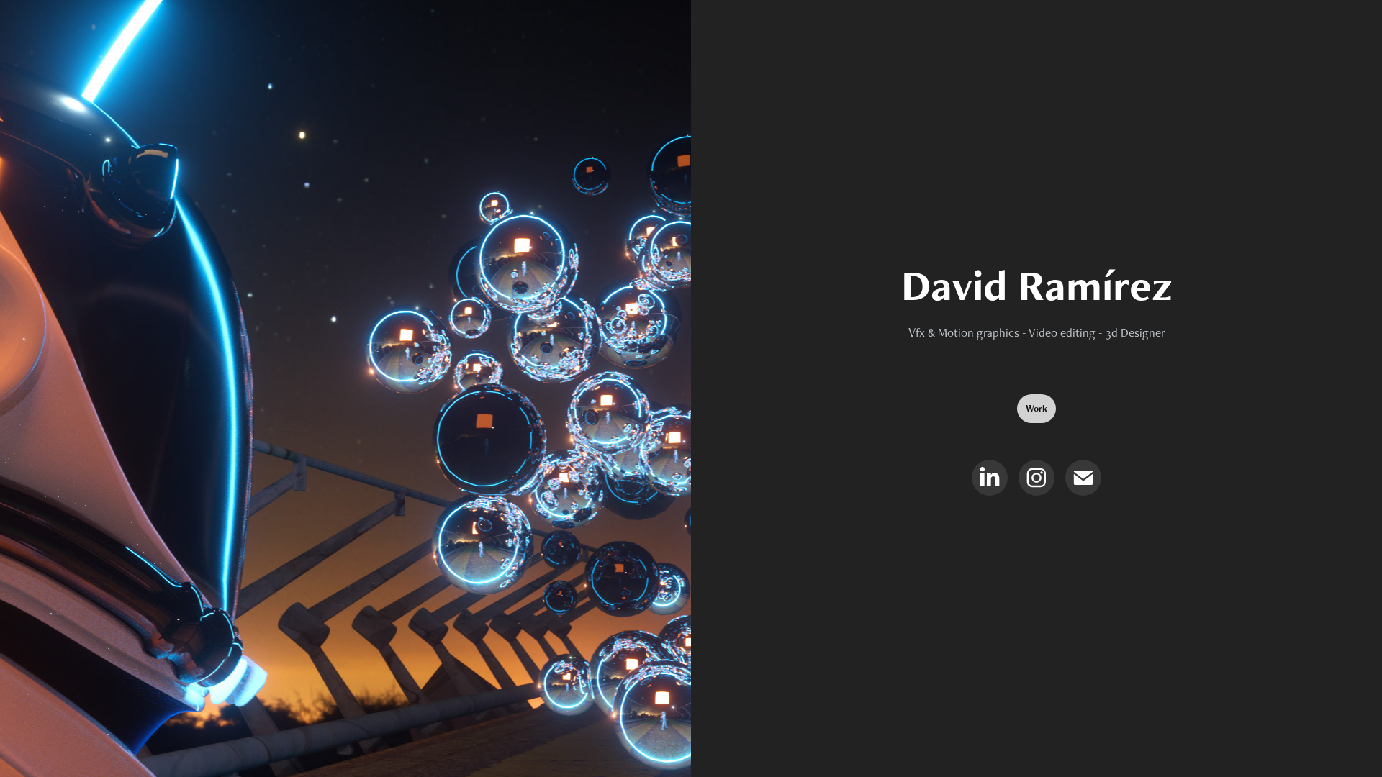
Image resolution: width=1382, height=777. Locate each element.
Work (1036, 408)
